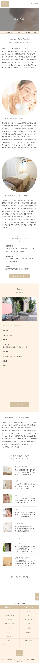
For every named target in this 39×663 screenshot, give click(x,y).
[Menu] (36, 4)
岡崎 (12, 577)
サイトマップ (29, 645)
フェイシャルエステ (21, 577)
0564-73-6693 (7, 335)
